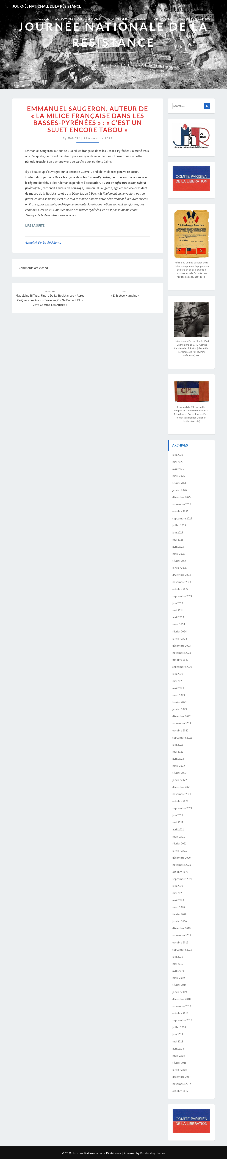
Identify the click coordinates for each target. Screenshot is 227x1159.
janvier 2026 (179, 490)
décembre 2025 (181, 497)
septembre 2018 (182, 1020)
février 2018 (179, 1062)
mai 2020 (177, 893)
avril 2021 (178, 829)
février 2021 (179, 843)
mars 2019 (178, 977)
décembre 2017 (181, 1076)
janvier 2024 (179, 638)
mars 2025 (178, 553)
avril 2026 (178, 469)
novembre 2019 (181, 935)
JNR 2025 (94, 18)
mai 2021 (177, 822)
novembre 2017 (181, 1084)
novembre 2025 (181, 504)
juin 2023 (177, 674)
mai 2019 (177, 963)
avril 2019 (178, 971)
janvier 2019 (179, 992)
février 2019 (179, 985)
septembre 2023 (182, 666)
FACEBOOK (184, 18)
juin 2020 (177, 886)
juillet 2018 (179, 1027)
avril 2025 (178, 546)
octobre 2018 (180, 1013)
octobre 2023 (180, 659)
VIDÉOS (140, 18)
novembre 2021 (181, 794)
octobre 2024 (180, 589)
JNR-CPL (74, 138)
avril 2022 (178, 758)
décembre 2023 (181, 645)
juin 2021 (177, 815)
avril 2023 (178, 688)
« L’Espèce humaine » (125, 294)
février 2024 (179, 631)
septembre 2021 (182, 808)
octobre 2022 (180, 730)
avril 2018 (178, 1048)
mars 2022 (178, 765)
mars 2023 (178, 695)
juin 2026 (177, 454)
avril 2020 (178, 900)
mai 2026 (177, 462)
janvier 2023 (179, 709)
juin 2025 (177, 532)
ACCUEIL (43, 18)
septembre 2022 (182, 737)
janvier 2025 (179, 567)
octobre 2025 (180, 511)
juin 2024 (177, 603)
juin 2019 (177, 956)
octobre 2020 (180, 872)
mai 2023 (177, 681)
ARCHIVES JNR (118, 18)
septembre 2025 (182, 518)
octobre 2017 (180, 1091)
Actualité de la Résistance (43, 242)
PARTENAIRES (162, 18)
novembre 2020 (181, 864)
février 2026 (179, 483)
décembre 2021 (181, 787)
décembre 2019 (181, 928)
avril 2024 (178, 617)
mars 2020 (178, 907)
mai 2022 (177, 751)
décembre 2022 (181, 716)
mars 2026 (178, 476)
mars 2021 (178, 836)
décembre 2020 (181, 857)
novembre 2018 (181, 1006)
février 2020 (179, 914)
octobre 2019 (180, 942)
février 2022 (179, 773)
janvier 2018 (179, 1069)
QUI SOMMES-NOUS (69, 18)
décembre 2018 (181, 999)
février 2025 (179, 561)
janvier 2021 (179, 850)
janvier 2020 (179, 921)
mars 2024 (178, 624)
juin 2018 (177, 1034)
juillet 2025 (179, 525)
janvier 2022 (179, 780)
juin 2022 (177, 744)
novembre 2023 (181, 652)
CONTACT (205, 18)
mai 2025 (177, 539)
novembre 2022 (181, 723)
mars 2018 (178, 1055)
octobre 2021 (180, 801)
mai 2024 (177, 610)
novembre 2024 (181, 582)
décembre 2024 (181, 575)
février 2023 (179, 702)
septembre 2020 (182, 879)
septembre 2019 (182, 949)
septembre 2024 (182, 596)
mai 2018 (177, 1041)
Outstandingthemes (152, 1153)
